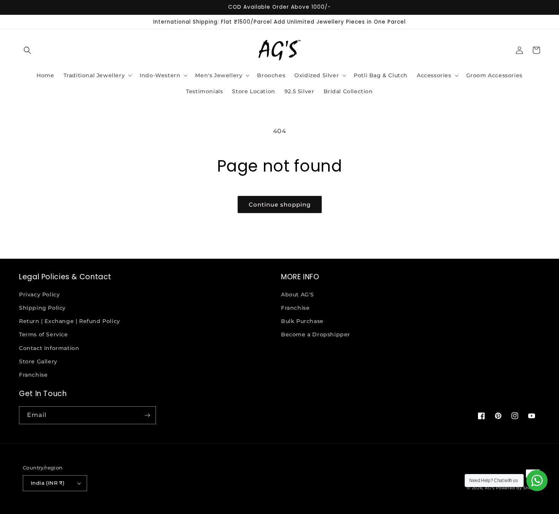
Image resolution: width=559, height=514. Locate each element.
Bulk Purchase (302, 321)
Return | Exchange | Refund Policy (69, 321)
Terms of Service (43, 334)
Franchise (33, 374)
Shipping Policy (42, 307)
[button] (27, 50)
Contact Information (49, 348)
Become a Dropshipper (315, 334)
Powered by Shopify (518, 487)
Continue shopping (280, 204)
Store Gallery (38, 361)
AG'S (490, 487)
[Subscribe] (147, 415)
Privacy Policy (39, 294)
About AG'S (297, 294)
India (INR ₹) (47, 483)
